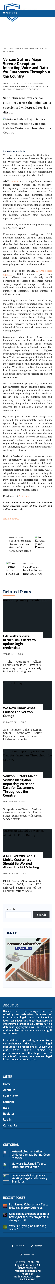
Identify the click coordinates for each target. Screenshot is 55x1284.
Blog (11, 51)
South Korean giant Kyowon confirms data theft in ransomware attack (20, 545)
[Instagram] (48, 20)
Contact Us (10, 1125)
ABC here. (24, 496)
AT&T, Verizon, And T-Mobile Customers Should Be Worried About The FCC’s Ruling (21, 862)
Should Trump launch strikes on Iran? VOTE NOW (32, 569)
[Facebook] (38, 20)
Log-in (7, 1119)
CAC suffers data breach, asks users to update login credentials (19, 642)
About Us (9, 1090)
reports (14, 181)
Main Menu (11, 13)
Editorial (8, 1102)
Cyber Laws (10, 1096)
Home (5, 84)
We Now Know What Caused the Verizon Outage (19, 712)
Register (8, 1114)
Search (10, 909)
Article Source (11, 518)
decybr (17, 49)
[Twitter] (43, 20)
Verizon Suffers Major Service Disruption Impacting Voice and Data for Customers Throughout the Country (20, 785)
